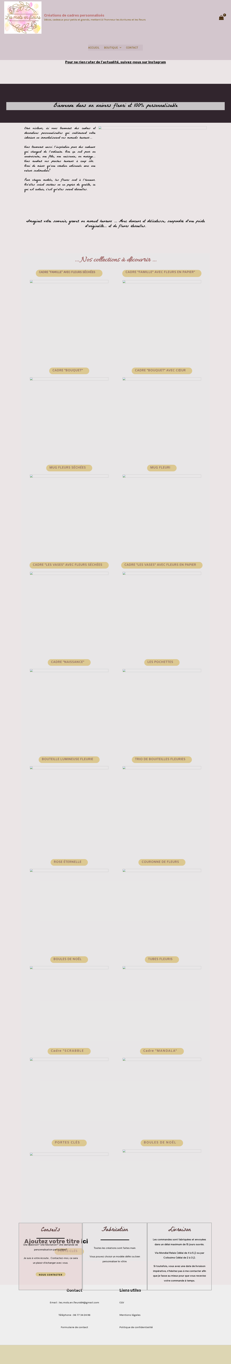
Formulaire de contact (74, 1327)
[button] (162, 468)
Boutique (111, 47)
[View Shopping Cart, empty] (221, 17)
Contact (132, 47)
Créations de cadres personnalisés (74, 15)
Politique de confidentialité (136, 1327)
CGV (121, 1302)
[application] (119, 48)
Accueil (93, 47)
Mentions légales (129, 1314)
